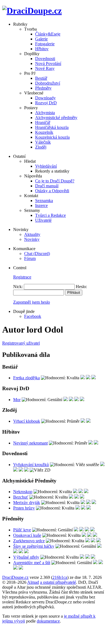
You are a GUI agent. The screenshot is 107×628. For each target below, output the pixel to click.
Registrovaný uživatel (21, 343)
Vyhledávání (46, 166)
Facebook (32, 316)
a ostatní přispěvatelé (58, 582)
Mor (17, 399)
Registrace (22, 277)
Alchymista (45, 112)
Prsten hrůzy (24, 508)
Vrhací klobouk (26, 421)
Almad (33, 582)
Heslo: (81, 286)
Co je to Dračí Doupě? (54, 181)
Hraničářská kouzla (52, 127)
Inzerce (41, 205)
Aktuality (32, 234)
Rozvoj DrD (46, 102)
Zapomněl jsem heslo (31, 302)
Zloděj (40, 147)
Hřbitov (42, 48)
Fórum (30, 258)
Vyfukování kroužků (31, 464)
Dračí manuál (46, 185)
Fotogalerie (45, 44)
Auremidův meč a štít (31, 562)
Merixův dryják (26, 502)
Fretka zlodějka (26, 377)
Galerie (41, 39)
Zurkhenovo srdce (29, 540)
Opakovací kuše (27, 535)
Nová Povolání (48, 63)
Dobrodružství (47, 83)
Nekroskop (22, 491)
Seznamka (44, 200)
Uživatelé (43, 220)
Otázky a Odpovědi (52, 190)
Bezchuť (20, 497)
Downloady (45, 98)
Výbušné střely (26, 557)
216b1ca (59, 577)
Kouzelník (44, 132)
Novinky (32, 239)
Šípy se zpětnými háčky (33, 546)
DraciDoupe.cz (15, 577)
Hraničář (42, 122)
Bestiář (41, 78)
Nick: (18, 286)
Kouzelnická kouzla (52, 137)
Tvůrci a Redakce (50, 215)
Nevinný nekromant (30, 443)
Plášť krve (22, 530)
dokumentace (48, 621)
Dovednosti (45, 58)
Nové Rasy (45, 68)
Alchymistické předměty (56, 117)
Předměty (43, 88)
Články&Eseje (47, 34)
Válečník (43, 142)
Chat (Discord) (37, 253)
